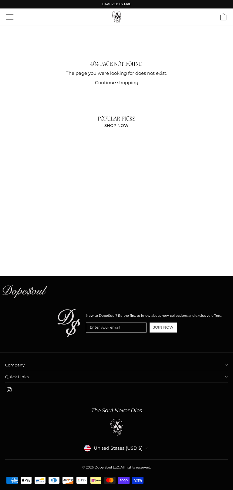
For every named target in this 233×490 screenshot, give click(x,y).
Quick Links (17, 376)
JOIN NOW (163, 327)
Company (15, 365)
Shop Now (116, 125)
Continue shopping (116, 82)
